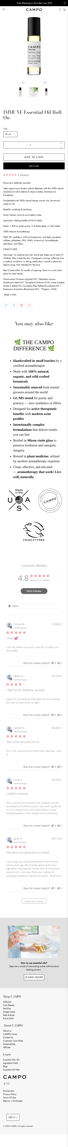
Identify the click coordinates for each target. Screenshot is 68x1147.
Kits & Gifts (8, 1018)
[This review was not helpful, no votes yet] (58, 663)
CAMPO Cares (10, 1034)
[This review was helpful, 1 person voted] (53, 888)
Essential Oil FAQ (11, 1069)
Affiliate (6, 1047)
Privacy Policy (9, 1094)
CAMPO (13, 1126)
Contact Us (8, 1037)
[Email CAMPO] (8, 1084)
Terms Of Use (9, 1097)
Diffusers (7, 1001)
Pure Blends (8, 1005)
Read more (55, 875)
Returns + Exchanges (13, 1100)
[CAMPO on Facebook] (4, 1084)
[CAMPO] (34, 9)
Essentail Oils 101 (11, 1059)
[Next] (44, 82)
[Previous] (24, 82)
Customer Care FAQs (13, 1040)
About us (7, 1030)
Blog (5, 1066)
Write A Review (34, 591)
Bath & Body (9, 1015)
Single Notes (9, 1011)
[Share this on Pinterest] (22, 305)
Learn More (34, 977)
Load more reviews (34, 901)
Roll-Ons (7, 1008)
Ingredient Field (10, 1063)
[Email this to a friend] (29, 305)
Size (5, 128)
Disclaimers (8, 1090)
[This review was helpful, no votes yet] (53, 663)
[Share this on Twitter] (6, 305)
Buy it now (34, 165)
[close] (64, 3)
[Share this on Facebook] (14, 305)
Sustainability (9, 1044)
